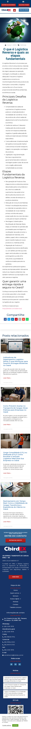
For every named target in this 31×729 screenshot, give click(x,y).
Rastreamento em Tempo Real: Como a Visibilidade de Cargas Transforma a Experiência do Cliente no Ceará (15, 505)
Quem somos (14, 593)
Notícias (23, 45)
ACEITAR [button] (15, 725)
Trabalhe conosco (15, 607)
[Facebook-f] (11, 664)
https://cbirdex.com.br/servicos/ (12, 308)
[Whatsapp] (19, 664)
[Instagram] (15, 664)
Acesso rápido (14, 599)
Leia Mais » (7, 378)
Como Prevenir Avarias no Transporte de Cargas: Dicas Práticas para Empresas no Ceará (15, 409)
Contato (15, 604)
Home (16, 590)
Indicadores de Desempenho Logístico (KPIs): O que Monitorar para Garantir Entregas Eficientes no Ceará (15, 361)
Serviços (15, 596)
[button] (14, 10)
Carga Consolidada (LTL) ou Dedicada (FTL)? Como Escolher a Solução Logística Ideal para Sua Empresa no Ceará (15, 457)
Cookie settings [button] (6, 725)
